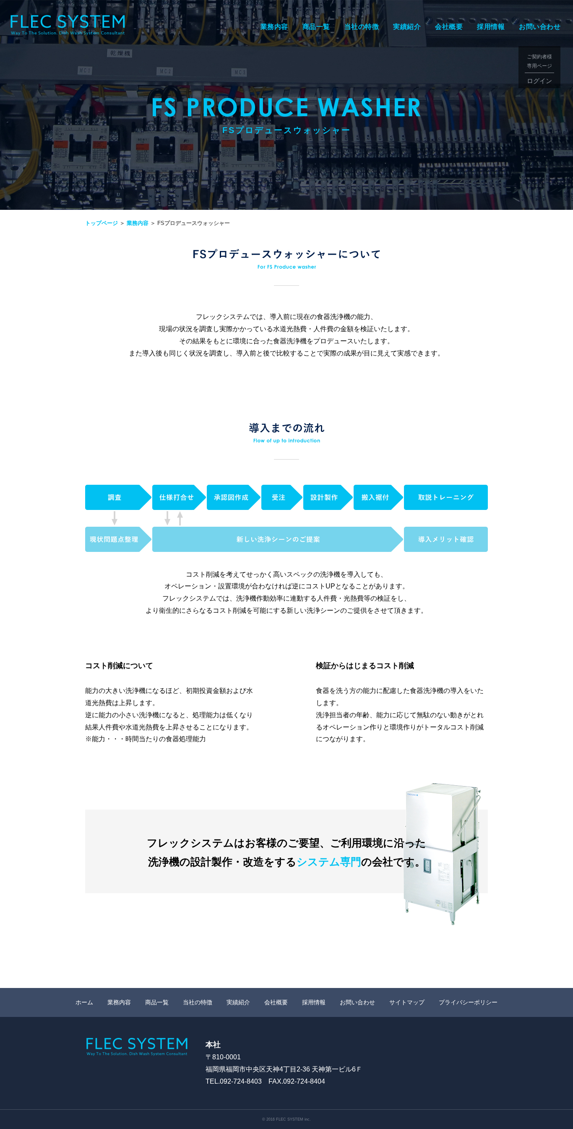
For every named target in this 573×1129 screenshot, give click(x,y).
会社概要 (449, 26)
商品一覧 (316, 26)
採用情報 (491, 26)
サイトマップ (407, 1002)
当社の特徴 (361, 26)
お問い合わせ (539, 26)
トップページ (101, 223)
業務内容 (274, 26)
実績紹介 (407, 26)
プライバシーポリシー (468, 1002)
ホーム (84, 1002)
